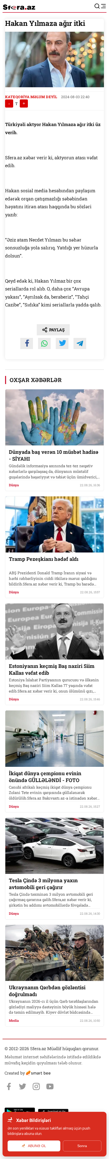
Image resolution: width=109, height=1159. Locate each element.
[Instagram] (36, 1086)
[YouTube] (50, 1086)
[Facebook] (9, 1086)
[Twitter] (22, 1086)
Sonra (82, 1146)
